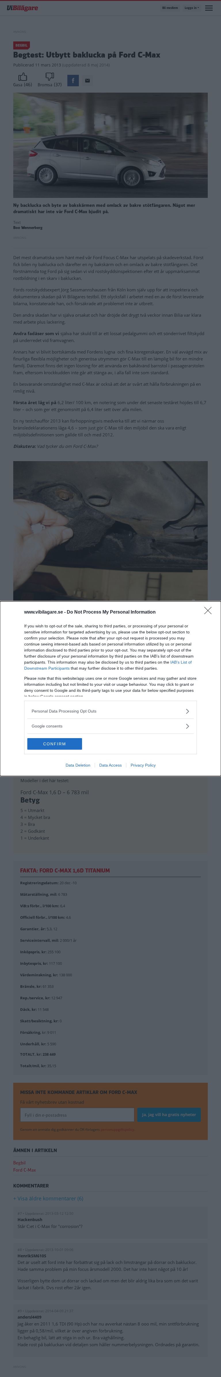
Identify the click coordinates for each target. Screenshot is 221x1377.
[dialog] (110, 688)
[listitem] (110, 711)
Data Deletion (78, 765)
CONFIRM (54, 744)
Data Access (110, 765)
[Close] (209, 612)
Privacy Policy (143, 765)
